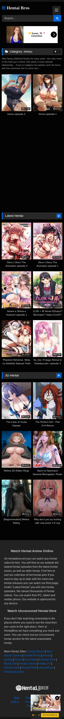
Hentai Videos (27, 663)
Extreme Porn (47, 659)
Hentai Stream (36, 651)
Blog (17, 697)
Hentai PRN (29, 667)
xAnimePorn (45, 667)
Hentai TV (44, 663)
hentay (8, 659)
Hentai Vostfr (12, 667)
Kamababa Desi (14, 671)
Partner (30, 697)
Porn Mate (30, 659)
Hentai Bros (17, 7)
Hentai (47, 655)
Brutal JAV (10, 663)
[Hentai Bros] (32, 688)
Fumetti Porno (32, 655)
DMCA (15, 702)
